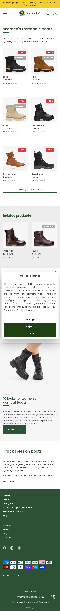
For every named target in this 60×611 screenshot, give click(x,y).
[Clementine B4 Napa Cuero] (15, 158)
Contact (7, 525)
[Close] (55, 271)
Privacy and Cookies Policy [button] (30, 597)
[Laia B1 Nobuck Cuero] (44, 61)
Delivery (7, 495)
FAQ (5, 533)
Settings (30, 319)
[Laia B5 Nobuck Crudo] (15, 109)
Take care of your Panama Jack (19, 507)
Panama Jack (16, 576)
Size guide (8, 503)
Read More (14, 429)
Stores (6, 529)
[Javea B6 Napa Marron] (44, 235)
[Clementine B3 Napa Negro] (44, 109)
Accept (30, 333)
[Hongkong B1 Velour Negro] (44, 158)
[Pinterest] (19, 547)
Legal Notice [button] (30, 591)
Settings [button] (30, 607)
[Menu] (5, 13)
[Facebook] (4, 547)
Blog (5, 515)
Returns (7, 499)
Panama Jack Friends (14, 511)
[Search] (48, 14)
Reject (30, 326)
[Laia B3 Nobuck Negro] (15, 61)
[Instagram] (11, 547)
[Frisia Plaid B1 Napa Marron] (15, 235)
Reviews (7, 537)
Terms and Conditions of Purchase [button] (30, 602)
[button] (54, 596)
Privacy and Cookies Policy (18, 310)
